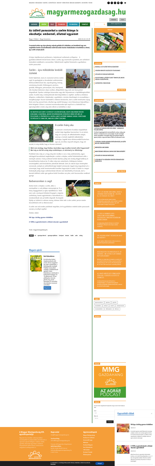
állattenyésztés (109, 309)
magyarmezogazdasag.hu (86, 12)
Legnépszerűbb (99, 100)
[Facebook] (108, 3)
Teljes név (96, 416)
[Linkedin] (115, 3)
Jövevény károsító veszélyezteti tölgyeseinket (107, 70)
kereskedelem (98, 305)
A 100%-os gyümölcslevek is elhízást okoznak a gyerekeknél (48, 222)
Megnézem (47, 288)
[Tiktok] (121, 3)
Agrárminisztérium (99, 302)
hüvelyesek (61, 235)
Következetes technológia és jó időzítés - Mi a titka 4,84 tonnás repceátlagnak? (109, 254)
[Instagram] (112, 3)
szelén (76, 235)
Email (95, 411)
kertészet (67, 235)
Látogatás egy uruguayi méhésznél (104, 74)
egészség (108, 302)
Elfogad (100, 463)
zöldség (81, 235)
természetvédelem (99, 309)
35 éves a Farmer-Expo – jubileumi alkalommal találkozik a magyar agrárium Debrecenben (109, 216)
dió (35, 235)
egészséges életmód (42, 235)
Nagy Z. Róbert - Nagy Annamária (39, 39)
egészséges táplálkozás (52, 235)
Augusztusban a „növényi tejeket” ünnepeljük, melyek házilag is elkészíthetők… (109, 78)
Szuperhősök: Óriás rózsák (102, 83)
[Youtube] (118, 3)
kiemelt (112, 305)
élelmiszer (117, 309)
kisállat (72, 235)
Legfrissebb (98, 63)
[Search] (104, 24)
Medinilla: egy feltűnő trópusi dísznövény (107, 67)
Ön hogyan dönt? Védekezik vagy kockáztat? (109, 236)
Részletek (53, 464)
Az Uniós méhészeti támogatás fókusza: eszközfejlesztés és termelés (108, 275)
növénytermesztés (120, 305)
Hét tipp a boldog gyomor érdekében (41, 217)
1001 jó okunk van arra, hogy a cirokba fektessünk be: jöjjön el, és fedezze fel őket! (109, 194)
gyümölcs (114, 302)
